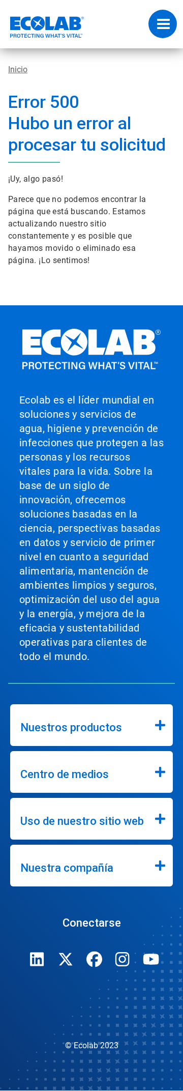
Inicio (17, 69)
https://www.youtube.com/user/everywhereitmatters (151, 959)
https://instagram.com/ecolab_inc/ (122, 959)
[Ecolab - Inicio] (42, 27)
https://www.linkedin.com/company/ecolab (37, 959)
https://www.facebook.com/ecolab (94, 959)
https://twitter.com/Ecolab (65, 959)
